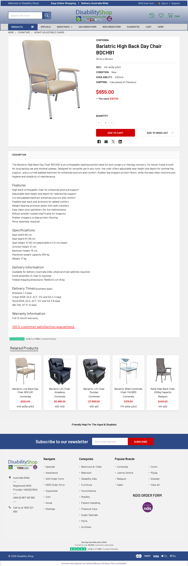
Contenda (122, 466)
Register (176, 3)
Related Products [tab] (24, 348)
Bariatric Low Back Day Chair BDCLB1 (25, 390)
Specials (46, 26)
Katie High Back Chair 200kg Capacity (163, 390)
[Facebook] (99, 142)
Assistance (63, 26)
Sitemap (50, 508)
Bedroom (86, 472)
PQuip (154, 472)
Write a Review (104, 58)
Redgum (121, 478)
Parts (84, 520)
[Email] (106, 142)
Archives (86, 527)
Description (19, 154)
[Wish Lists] (162, 15)
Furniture (86, 484)
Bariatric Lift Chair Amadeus (59, 390)
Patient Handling (90, 502)
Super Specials (89, 514)
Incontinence (88, 490)
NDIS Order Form (146, 3)
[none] (51, 79)
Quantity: (102, 115)
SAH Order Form (87, 26)
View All (155, 484)
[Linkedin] (120, 142)
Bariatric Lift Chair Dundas (94, 390)
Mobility (85, 496)
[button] (157, 133)
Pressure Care (89, 508)
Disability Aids (89, 478)
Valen (120, 484)
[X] (113, 142)
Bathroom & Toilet (91, 466)
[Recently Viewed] (152, 15)
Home (161, 26)
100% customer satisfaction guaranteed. (43, 326)
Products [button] (17, 27)
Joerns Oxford (125, 472)
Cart (149, 26)
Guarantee (133, 26)
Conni (154, 466)
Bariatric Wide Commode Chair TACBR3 (128, 390)
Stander (155, 478)
